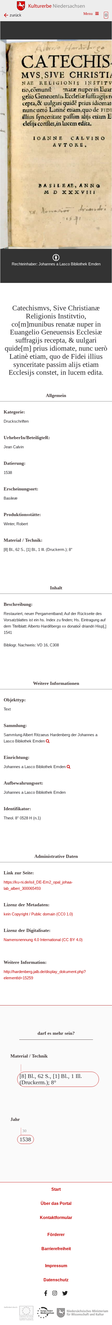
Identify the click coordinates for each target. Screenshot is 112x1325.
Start (56, 1189)
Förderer (56, 1234)
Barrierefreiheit (56, 1248)
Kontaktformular (56, 1217)
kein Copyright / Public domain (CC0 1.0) (38, 914)
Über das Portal (56, 1203)
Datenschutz (56, 1280)
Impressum (56, 1265)
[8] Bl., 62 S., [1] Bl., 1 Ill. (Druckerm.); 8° (51, 1079)
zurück (15, 15)
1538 (25, 1139)
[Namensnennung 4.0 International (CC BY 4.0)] (56, 257)
